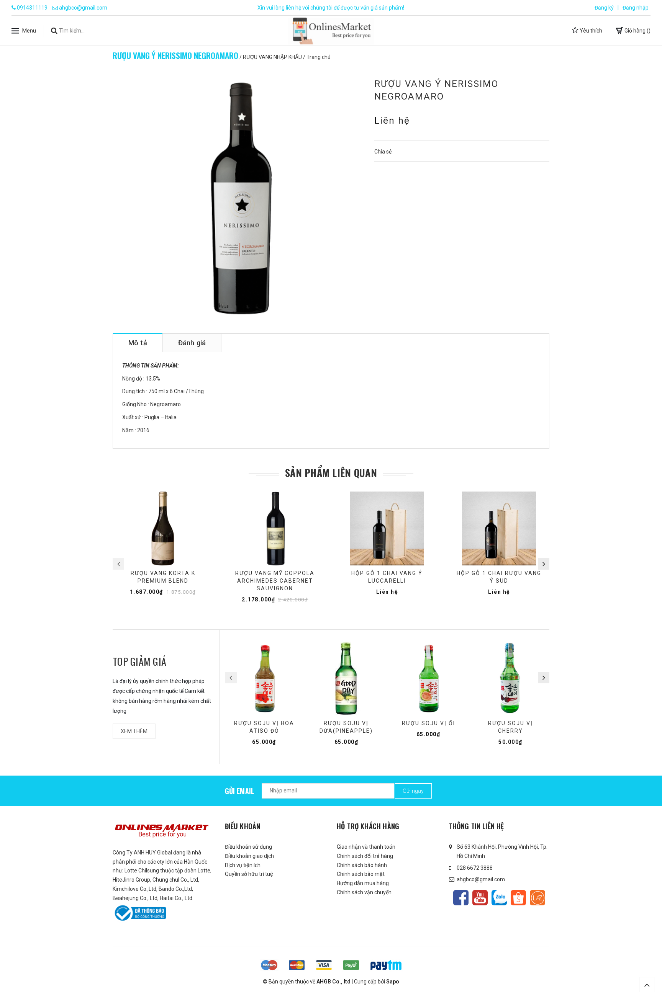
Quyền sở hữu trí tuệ (249, 874)
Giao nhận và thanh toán (366, 847)
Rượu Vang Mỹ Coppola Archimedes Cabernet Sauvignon (275, 580)
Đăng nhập (636, 8)
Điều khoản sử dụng (248, 847)
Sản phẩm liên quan (331, 473)
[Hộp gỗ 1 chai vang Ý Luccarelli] (387, 528)
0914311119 (32, 8)
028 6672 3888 (475, 868)
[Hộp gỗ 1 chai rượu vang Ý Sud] (499, 528)
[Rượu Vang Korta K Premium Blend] (163, 528)
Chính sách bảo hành (362, 865)
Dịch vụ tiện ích (243, 865)
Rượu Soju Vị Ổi (428, 723)
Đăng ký (604, 8)
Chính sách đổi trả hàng (365, 856)
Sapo (392, 981)
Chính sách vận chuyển (364, 892)
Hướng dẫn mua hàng (363, 883)
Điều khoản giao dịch (249, 856)
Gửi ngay (413, 791)
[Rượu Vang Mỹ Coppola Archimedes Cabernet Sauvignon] (275, 528)
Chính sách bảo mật (361, 874)
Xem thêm (134, 731)
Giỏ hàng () (637, 30)
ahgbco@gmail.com (83, 8)
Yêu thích (590, 30)
